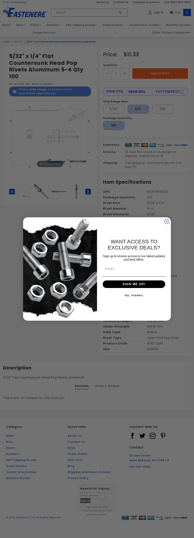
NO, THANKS (134, 295)
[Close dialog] (166, 221)
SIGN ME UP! (134, 284)
